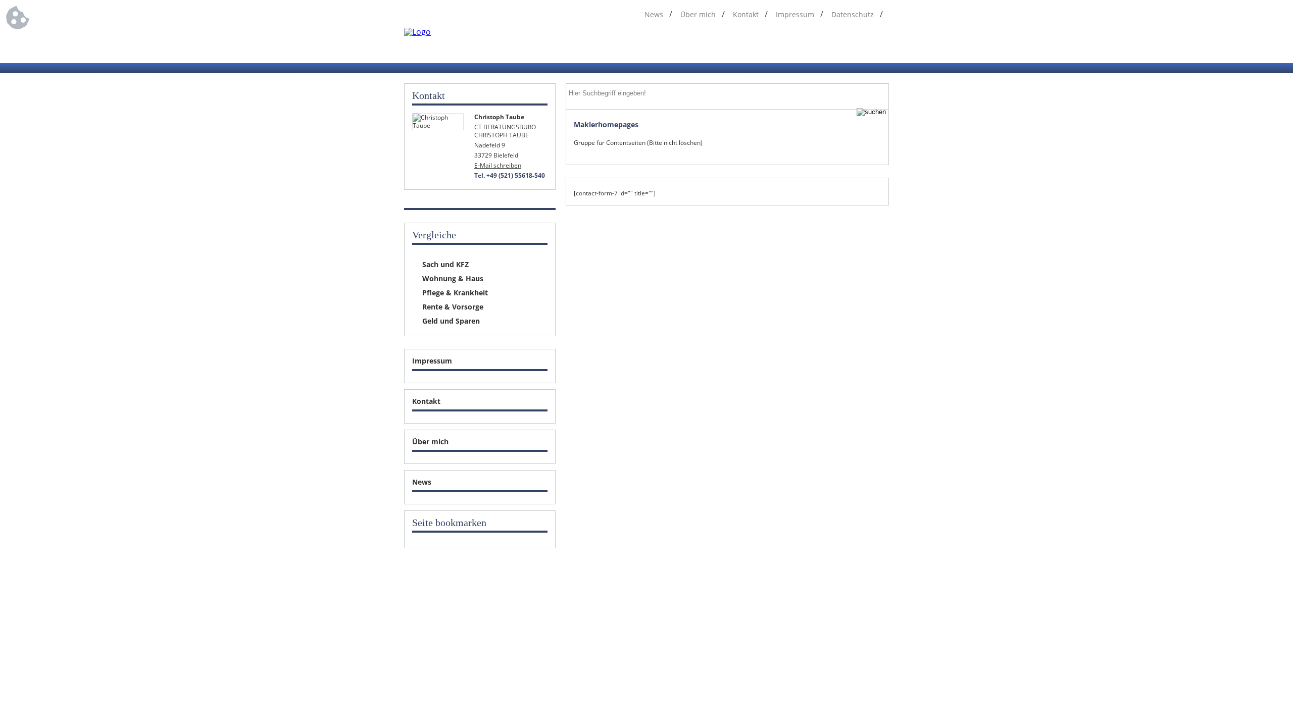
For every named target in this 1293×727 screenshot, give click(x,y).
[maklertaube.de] (417, 31)
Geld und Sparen (451, 321)
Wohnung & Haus (452, 278)
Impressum (795, 14)
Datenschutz (852, 14)
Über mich (698, 14)
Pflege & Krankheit (455, 292)
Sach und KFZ (445, 264)
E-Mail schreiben (497, 165)
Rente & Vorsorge (452, 306)
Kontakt (746, 14)
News (653, 14)
